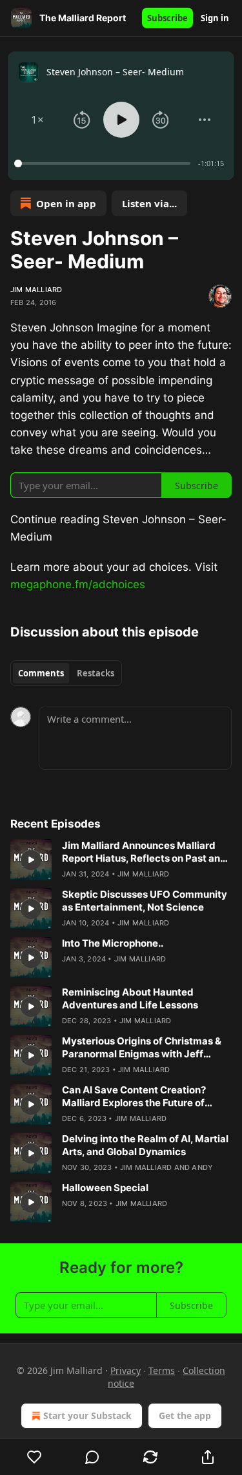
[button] (37, 119)
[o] (31, 859)
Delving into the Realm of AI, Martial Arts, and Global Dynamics (145, 1145)
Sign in (215, 18)
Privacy (125, 1370)
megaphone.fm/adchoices (77, 584)
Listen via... (149, 203)
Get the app (185, 1415)
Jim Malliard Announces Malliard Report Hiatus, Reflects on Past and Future (144, 852)
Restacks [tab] (95, 673)
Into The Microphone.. (112, 943)
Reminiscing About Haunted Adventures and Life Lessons (130, 998)
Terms (161, 1370)
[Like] (34, 1457)
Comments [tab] (41, 673)
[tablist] (66, 673)
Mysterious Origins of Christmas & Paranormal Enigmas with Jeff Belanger (141, 1048)
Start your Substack (87, 1415)
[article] (121, 859)
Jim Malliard (36, 289)
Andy (202, 1167)
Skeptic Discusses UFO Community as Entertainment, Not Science (144, 900)
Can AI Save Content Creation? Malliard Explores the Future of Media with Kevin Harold (134, 1096)
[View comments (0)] (93, 1457)
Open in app (66, 203)
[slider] (104, 163)
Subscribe (167, 18)
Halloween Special (105, 1188)
